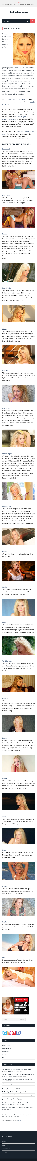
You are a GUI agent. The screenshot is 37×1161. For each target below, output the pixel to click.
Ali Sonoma (6, 195)
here (19, 1120)
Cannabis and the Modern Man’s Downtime (14, 1095)
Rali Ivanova (6, 408)
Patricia (4, 234)
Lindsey (4, 778)
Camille (4, 587)
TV (3, 1058)
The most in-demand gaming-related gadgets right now (17, 1079)
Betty (4, 958)
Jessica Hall (6, 149)
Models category (20, 117)
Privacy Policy (6, 1149)
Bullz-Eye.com (18, 12)
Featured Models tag (9, 119)
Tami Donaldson (7, 661)
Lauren (4, 738)
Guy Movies (5, 1055)
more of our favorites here (18, 99)
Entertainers (5, 1051)
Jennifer (5, 886)
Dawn (4, 622)
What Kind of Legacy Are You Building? (12, 1084)
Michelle (5, 371)
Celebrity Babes (6, 1048)
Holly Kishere (6, 506)
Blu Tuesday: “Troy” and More (10, 1092)
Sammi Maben (7, 288)
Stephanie (5, 922)
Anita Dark (5, 698)
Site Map (4, 1152)
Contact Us (5, 1145)
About (3, 1141)
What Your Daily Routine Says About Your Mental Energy (17, 1107)
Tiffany (4, 329)
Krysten (4, 551)
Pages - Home (6, 1045)
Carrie (4, 817)
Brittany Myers (7, 454)
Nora (4, 850)
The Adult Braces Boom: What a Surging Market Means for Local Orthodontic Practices (19, 4)
